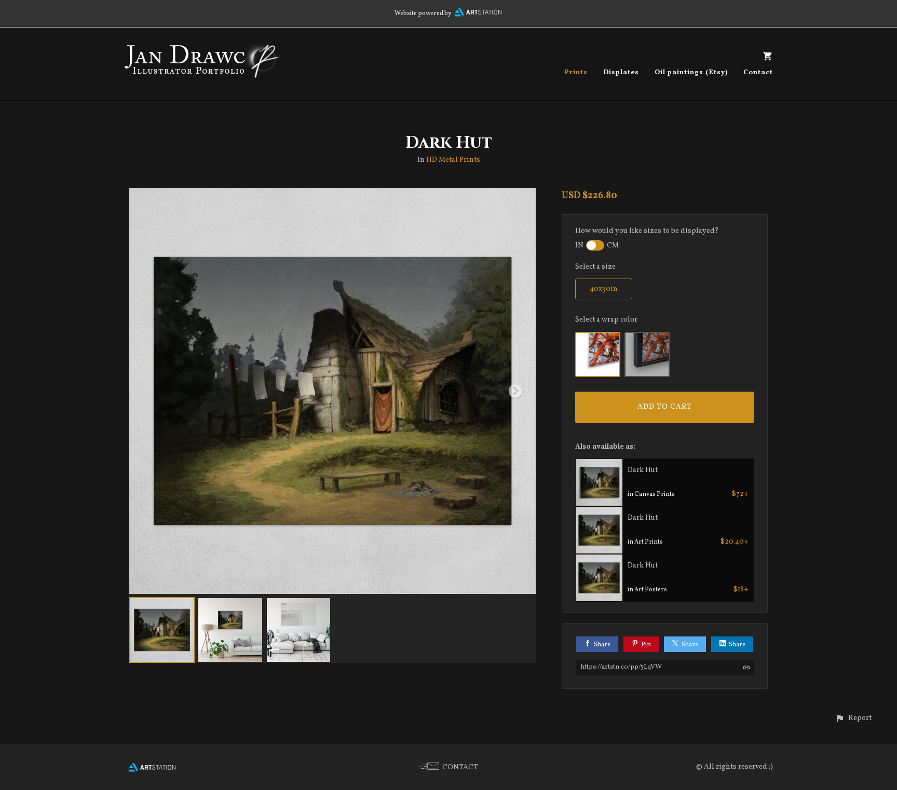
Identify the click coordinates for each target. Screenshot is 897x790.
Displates (621, 72)
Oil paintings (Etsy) (691, 72)
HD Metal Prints (453, 160)
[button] (853, 718)
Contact (758, 72)
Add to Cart (664, 407)
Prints (576, 72)
